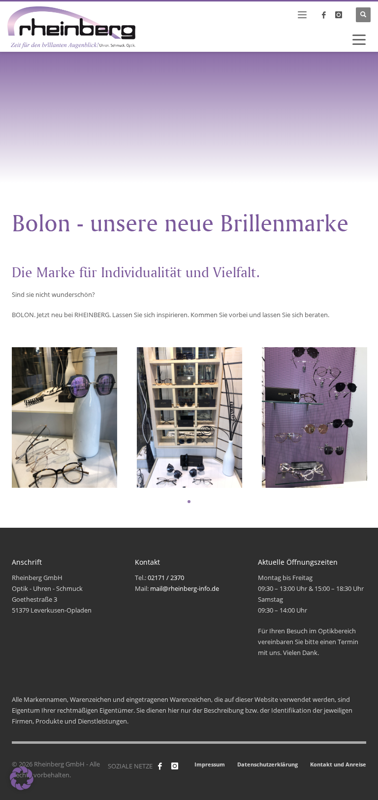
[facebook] (323, 14)
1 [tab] (189, 502)
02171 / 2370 (166, 577)
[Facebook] (160, 766)
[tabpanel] (64, 417)
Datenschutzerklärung (267, 764)
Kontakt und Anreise (338, 764)
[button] (21, 778)
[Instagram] (338, 14)
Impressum (209, 764)
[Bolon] (64, 417)
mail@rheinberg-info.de (184, 588)
